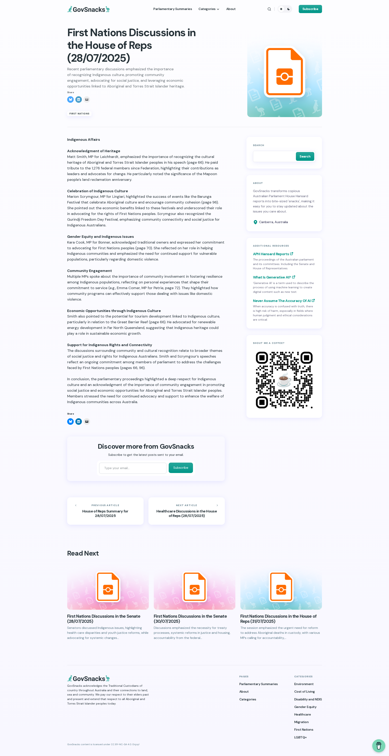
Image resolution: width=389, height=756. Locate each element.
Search (258, 145)
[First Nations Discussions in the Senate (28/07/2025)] (108, 587)
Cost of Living (304, 691)
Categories (247, 699)
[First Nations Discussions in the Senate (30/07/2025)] (194, 587)
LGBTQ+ (300, 737)
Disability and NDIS (308, 699)
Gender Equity (305, 707)
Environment (304, 684)
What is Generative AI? (272, 277)
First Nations (79, 113)
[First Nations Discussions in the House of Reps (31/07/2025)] (281, 587)
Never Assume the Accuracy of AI (282, 300)
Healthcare (302, 714)
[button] (269, 9)
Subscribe (310, 9)
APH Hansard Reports (271, 254)
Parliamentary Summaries (258, 684)
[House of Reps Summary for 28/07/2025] (105, 511)
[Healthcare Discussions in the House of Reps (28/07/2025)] (186, 511)
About (244, 691)
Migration (301, 722)
